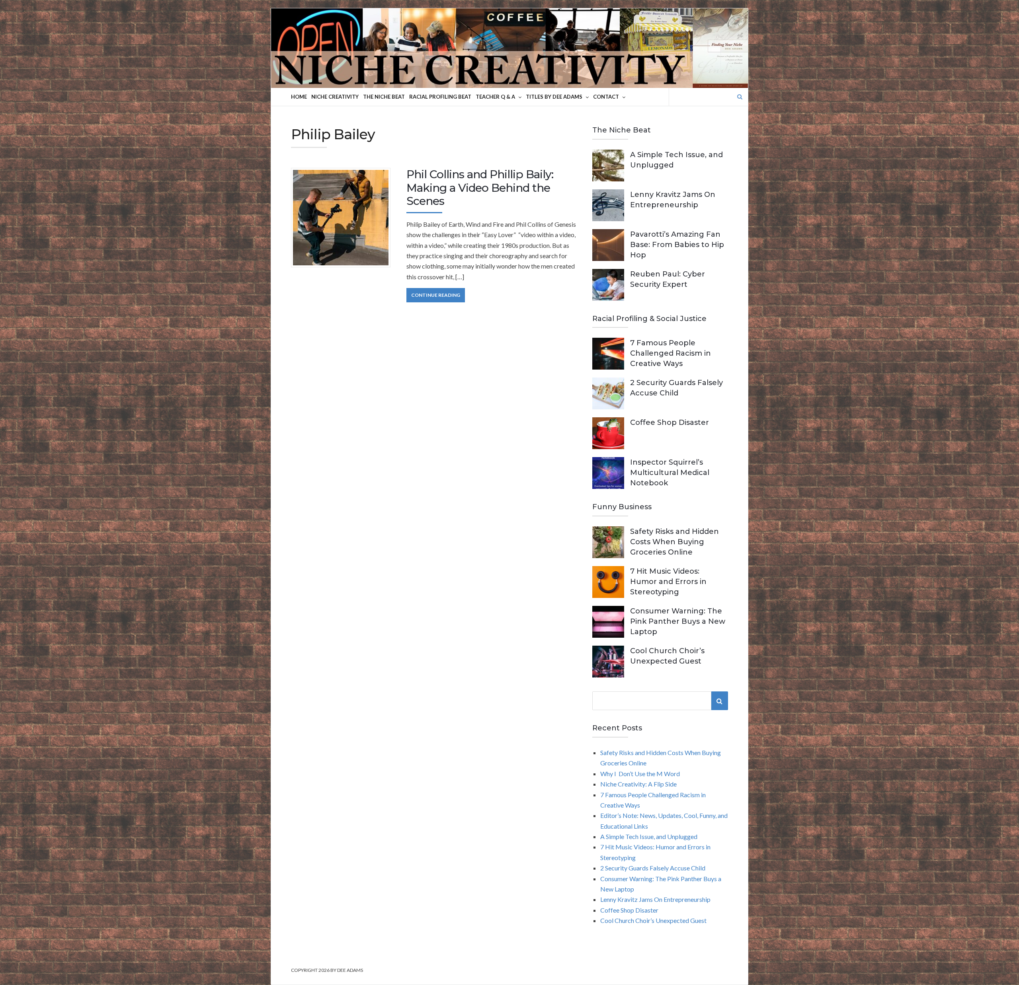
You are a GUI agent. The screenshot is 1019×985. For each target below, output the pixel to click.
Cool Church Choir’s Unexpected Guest (653, 920)
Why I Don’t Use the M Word (640, 773)
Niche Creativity (335, 96)
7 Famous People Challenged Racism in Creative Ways (670, 353)
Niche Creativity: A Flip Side (638, 784)
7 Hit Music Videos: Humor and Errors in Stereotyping (668, 581)
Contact (606, 96)
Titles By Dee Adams (554, 96)
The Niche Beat (384, 96)
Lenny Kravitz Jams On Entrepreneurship (655, 899)
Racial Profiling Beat (440, 96)
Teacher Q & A (495, 96)
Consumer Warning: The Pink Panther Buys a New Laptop (677, 621)
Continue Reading (435, 295)
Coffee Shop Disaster (669, 422)
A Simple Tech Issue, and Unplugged (648, 836)
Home (299, 96)
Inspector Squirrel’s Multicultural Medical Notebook (669, 472)
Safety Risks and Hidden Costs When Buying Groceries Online (674, 542)
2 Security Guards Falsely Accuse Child (652, 868)
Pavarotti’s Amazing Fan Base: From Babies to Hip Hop (677, 244)
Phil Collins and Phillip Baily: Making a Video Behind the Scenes (479, 187)
